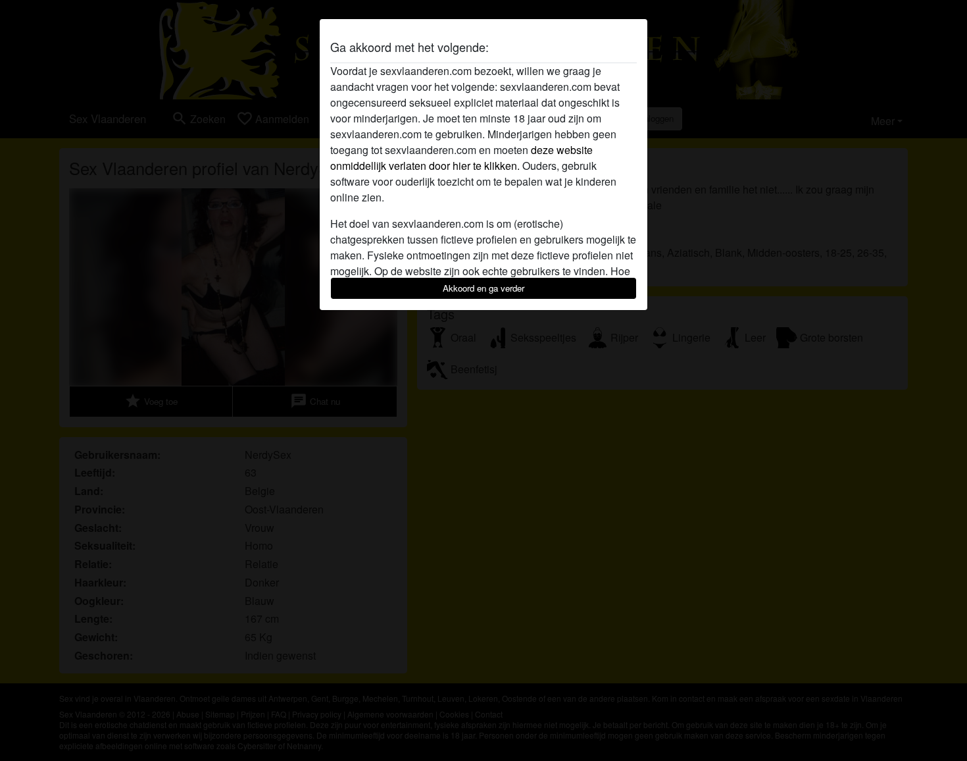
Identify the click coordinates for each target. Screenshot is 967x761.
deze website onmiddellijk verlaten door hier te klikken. (461, 157)
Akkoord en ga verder (483, 288)
